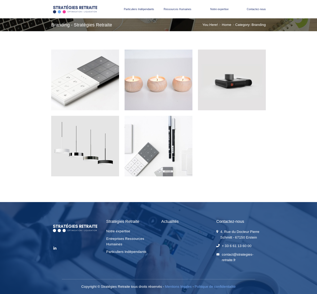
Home (226, 25)
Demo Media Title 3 (159, 85)
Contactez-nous (256, 9)
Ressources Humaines (177, 9)
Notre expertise (219, 9)
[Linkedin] (55, 248)
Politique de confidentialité (215, 286)
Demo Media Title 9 (159, 151)
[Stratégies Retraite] (76, 9)
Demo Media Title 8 (85, 151)
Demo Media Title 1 (85, 85)
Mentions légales (178, 286)
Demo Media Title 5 (232, 85)
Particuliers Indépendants (139, 9)
